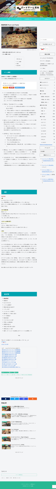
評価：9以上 (48, 108)
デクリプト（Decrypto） (45, 61)
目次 (18, 59)
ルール (16, 374)
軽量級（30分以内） (48, 96)
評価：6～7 (12, 372)
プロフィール (47, 88)
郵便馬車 (30, 374)
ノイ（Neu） (43, 68)
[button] (54, 39)
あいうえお (48, 119)
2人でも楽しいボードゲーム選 (8, 365)
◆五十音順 (47, 116)
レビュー (19, 374)
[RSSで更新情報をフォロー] (32, 399)
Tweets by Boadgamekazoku (46, 144)
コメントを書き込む (19, 474)
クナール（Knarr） (46, 170)
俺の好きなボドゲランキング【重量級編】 (11, 352)
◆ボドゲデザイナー (47, 85)
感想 (18, 63)
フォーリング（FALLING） (48, 158)
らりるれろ (48, 142)
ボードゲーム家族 (10, 374)
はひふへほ (48, 133)
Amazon (5, 87)
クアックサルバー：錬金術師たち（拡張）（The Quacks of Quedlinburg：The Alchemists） (47, 72)
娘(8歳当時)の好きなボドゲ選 (9, 357)
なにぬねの (48, 131)
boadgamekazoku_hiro (48, 160)
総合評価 (18, 65)
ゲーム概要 (19, 61)
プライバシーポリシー (25, 484)
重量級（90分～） (48, 102)
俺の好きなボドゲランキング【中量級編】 (11, 351)
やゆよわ (16, 372)
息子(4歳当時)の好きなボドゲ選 (9, 354)
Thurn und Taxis (25, 374)
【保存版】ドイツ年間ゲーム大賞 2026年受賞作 (47, 64)
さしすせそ (48, 125)
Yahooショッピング (20, 87)
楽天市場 (11, 87)
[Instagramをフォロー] (23, 399)
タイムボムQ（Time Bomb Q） (47, 58)
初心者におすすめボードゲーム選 (9, 364)
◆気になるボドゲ (47, 82)
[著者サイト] (5, 399)
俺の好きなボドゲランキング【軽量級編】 (11, 349)
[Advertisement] (19, 177)
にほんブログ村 (4, 344)
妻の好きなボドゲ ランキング (8, 360)
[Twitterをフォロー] (14, 399)
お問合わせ (32, 484)
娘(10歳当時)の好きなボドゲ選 (9, 359)
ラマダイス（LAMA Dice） (48, 179)
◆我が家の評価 (47, 105)
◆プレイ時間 (47, 93)
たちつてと (48, 128)
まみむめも (48, 136)
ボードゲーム (4, 374)
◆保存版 (47, 91)
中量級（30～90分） (5, 372)
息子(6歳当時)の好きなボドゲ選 (9, 356)
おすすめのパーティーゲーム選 (9, 362)
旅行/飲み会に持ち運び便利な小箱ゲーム (11, 367)
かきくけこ (48, 122)
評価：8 (48, 111)
